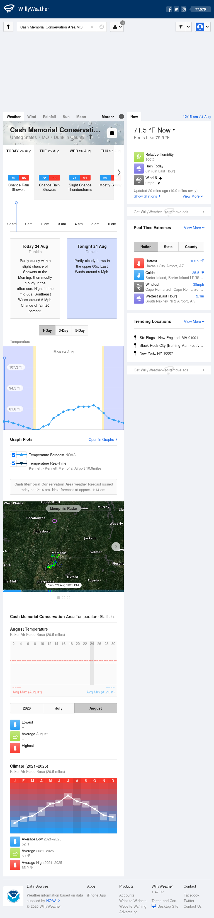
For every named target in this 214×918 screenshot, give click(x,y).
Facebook (192, 895)
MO (45, 137)
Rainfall (49, 116)
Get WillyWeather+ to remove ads (161, 211)
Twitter (189, 900)
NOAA (51, 900)
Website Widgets (133, 900)
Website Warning (132, 906)
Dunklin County (69, 137)
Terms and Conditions (166, 900)
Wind (31, 116)
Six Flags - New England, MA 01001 (169, 337)
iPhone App (96, 895)
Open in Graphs (101, 439)
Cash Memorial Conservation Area (90, 136)
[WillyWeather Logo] (29, 9)
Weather (14, 116)
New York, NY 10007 (156, 353)
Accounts (127, 895)
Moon (81, 116)
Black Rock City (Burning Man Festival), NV (173, 345)
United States (23, 137)
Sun (66, 116)
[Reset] (92, 27)
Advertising (128, 911)
